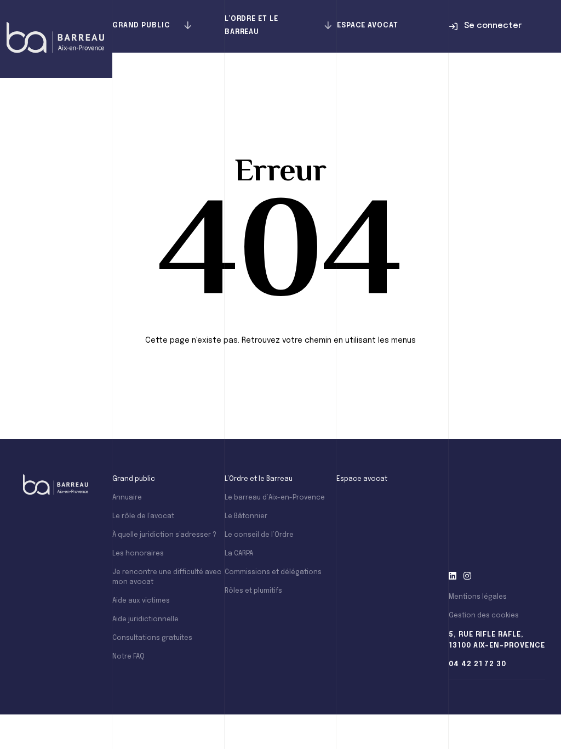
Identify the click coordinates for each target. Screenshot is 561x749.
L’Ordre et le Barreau (251, 25)
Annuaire (127, 498)
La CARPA (239, 554)
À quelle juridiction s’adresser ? (164, 535)
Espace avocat (367, 25)
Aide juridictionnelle (145, 619)
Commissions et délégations (273, 572)
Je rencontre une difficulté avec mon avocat (166, 577)
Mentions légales (478, 597)
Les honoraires (138, 554)
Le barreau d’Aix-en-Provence (275, 498)
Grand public (141, 25)
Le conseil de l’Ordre (259, 535)
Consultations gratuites (152, 638)
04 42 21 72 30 (477, 664)
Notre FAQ (128, 657)
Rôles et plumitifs (253, 591)
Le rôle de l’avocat (143, 516)
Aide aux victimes (141, 601)
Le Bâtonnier (246, 516)
